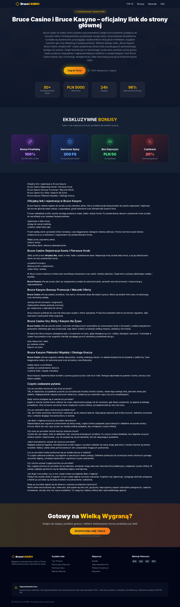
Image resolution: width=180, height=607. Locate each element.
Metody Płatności (59, 571)
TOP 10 (129, 4)
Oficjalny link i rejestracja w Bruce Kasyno (46, 184)
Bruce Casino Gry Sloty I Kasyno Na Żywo (47, 193)
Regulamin (96, 571)
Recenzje (152, 4)
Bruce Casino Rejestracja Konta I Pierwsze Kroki (49, 187)
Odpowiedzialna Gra (100, 564)
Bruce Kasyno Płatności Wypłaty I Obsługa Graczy (51, 195)
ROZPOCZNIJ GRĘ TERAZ (90, 531)
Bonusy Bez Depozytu (61, 564)
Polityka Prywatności (100, 568)
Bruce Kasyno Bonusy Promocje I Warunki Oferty (50, 190)
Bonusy (140, 4)
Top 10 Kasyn (57, 561)
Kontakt (95, 561)
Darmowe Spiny (58, 568)
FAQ (162, 4)
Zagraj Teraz (75, 70)
